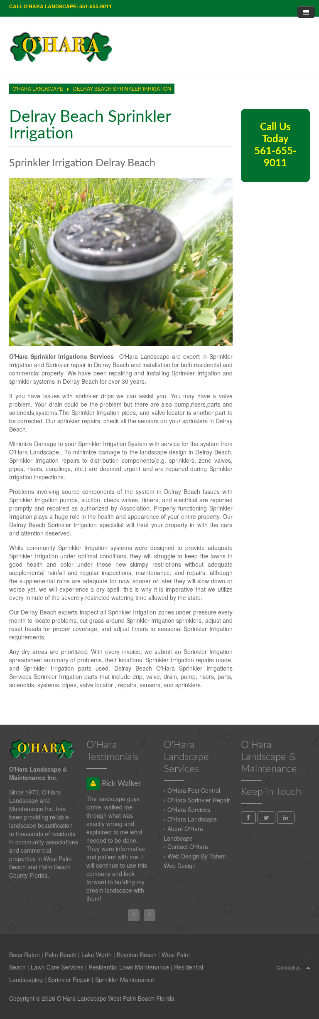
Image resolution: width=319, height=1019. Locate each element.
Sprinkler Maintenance (124, 979)
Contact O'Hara (187, 846)
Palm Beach (60, 954)
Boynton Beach (137, 954)
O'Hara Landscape (192, 819)
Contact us (289, 967)
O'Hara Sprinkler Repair (198, 800)
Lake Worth (96, 954)
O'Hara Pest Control (193, 790)
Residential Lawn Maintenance (128, 967)
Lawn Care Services (57, 967)
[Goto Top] (308, 967)
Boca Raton (24, 954)
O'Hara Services (188, 809)
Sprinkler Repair (69, 979)
